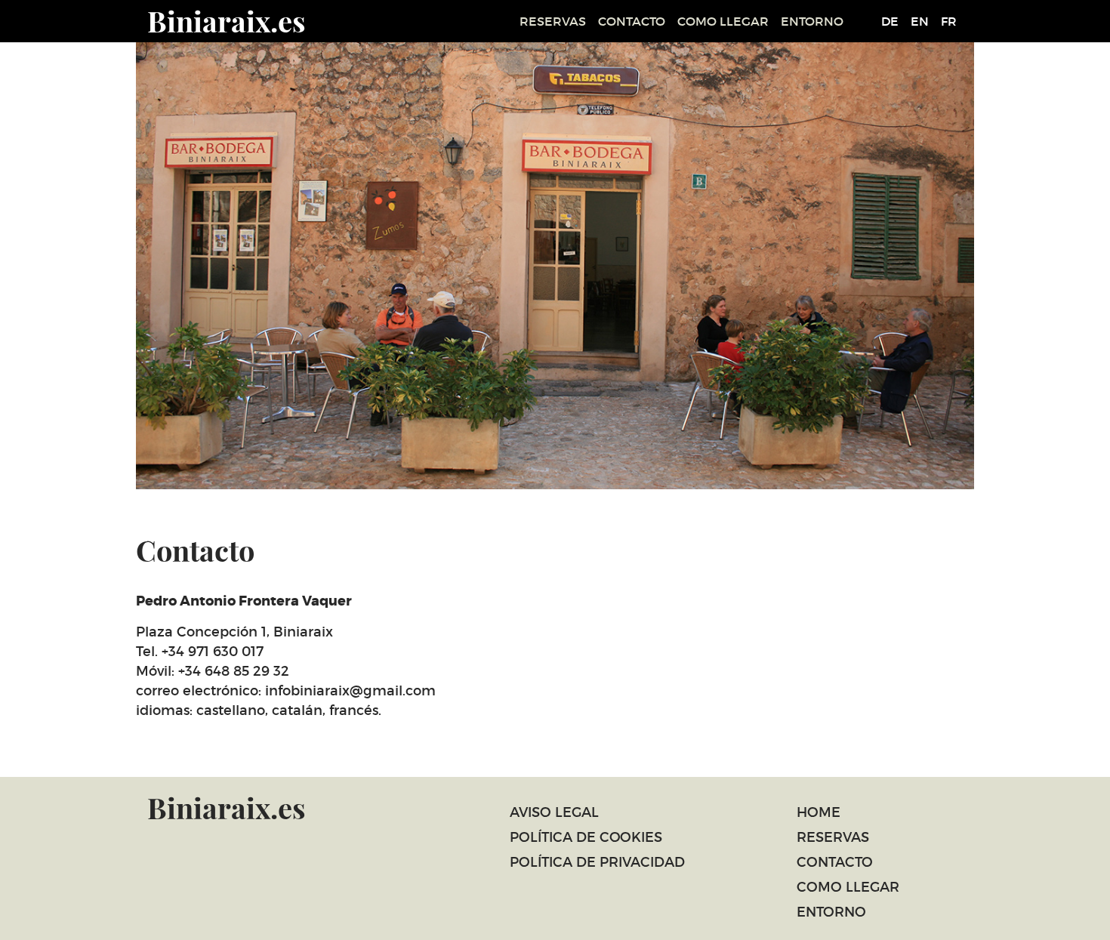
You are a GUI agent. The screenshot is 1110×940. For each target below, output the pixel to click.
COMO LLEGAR (723, 21)
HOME (818, 812)
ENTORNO (812, 21)
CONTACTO (631, 21)
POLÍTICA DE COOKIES (586, 837)
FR (949, 21)
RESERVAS (553, 21)
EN (920, 21)
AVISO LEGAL (554, 812)
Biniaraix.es (226, 21)
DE (890, 21)
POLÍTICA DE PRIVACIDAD (597, 862)
